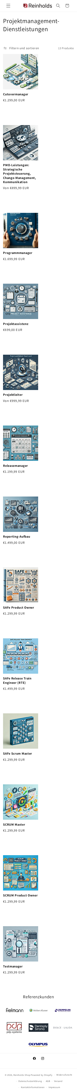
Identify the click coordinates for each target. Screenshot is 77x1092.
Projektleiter (13, 395)
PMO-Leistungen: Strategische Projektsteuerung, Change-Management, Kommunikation (19, 173)
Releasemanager (15, 466)
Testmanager (13, 966)
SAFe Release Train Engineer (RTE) (17, 680)
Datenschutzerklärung (30, 1081)
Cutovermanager (15, 94)
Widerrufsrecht (64, 1074)
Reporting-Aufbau (16, 536)
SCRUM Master (14, 824)
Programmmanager (17, 253)
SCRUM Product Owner (20, 895)
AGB (48, 1081)
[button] (8, 5)
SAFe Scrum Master (17, 753)
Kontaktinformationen (33, 1087)
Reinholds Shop (21, 1074)
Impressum (54, 1087)
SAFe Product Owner (18, 607)
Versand (58, 1081)
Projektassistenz (15, 324)
